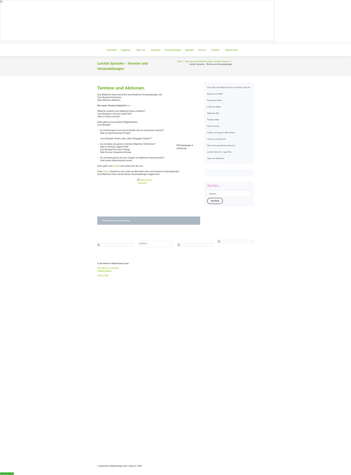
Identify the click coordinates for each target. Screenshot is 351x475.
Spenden (189, 50)
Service (202, 50)
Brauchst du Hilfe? (215, 94)
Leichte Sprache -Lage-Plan (219, 152)
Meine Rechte (213, 126)
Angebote (125, 50)
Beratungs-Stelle (214, 100)
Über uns (140, 50)
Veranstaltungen (173, 50)
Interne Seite (103, 275)
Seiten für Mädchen (215, 158)
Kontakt (215, 50)
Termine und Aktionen (216, 139)
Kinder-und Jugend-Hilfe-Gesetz (221, 132)
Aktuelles (155, 50)
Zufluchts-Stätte (214, 107)
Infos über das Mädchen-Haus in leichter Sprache (207, 61)
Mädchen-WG (213, 113)
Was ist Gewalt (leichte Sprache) (221, 145)
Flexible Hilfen (213, 120)
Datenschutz (231, 50)
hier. (114, 105)
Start (180, 61)
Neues (106, 171)
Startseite (112, 50)
